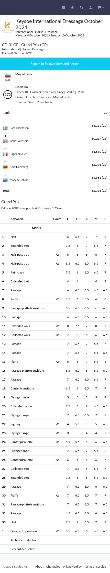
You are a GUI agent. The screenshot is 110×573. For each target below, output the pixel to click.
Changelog (53, 566)
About (39, 566)
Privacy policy (72, 566)
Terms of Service (95, 566)
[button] (101, 7)
